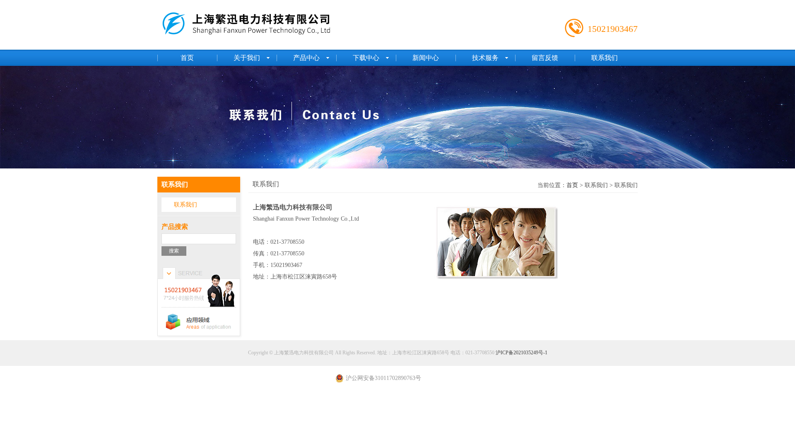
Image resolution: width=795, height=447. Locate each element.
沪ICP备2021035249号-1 (521, 353)
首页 (572, 185)
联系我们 (185, 205)
